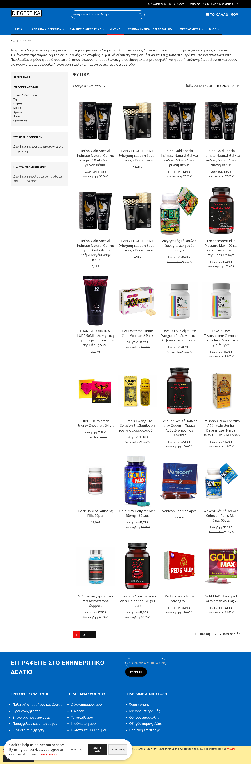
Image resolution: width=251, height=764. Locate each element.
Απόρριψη (118, 749)
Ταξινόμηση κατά (199, 85)
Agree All (97, 749)
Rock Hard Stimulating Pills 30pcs (95, 513)
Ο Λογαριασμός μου (159, 4)
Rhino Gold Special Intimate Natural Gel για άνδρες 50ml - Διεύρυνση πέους (95, 157)
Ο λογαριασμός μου (86, 704)
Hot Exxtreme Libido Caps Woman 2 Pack (137, 333)
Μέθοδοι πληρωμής (144, 711)
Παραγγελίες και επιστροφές (34, 723)
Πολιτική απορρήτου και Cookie (37, 704)
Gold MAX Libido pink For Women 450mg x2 (221, 598)
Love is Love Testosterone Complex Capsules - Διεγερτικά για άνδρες (221, 338)
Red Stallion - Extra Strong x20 (179, 598)
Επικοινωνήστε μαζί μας (31, 717)
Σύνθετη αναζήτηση (28, 730)
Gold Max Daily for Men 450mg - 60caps (137, 513)
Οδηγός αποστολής (144, 717)
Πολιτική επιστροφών (146, 730)
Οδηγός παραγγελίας (145, 723)
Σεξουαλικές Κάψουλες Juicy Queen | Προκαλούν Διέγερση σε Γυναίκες (179, 428)
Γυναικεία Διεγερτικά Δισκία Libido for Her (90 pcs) (137, 601)
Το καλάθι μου (82, 717)
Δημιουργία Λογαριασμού (218, 4)
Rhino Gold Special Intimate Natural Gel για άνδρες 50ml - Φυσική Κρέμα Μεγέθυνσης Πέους (95, 250)
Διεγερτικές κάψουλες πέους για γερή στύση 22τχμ (179, 245)
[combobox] (108, 14)
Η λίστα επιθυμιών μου (89, 730)
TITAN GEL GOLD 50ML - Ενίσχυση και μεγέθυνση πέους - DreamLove (137, 155)
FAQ (238, 4)
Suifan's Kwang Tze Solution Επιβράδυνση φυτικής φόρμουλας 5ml (137, 425)
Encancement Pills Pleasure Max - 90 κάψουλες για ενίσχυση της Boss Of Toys (221, 248)
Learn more (48, 754)
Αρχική (14, 40)
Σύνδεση (179, 4)
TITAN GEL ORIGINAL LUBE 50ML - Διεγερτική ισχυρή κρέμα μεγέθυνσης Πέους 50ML (95, 338)
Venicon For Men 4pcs (179, 511)
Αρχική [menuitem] (19, 29)
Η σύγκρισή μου (83, 723)
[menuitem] (47, 29)
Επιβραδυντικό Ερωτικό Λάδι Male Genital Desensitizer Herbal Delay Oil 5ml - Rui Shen (221, 428)
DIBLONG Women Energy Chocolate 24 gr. (95, 423)
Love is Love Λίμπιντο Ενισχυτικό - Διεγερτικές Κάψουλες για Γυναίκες (179, 335)
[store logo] (26, 13)
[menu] (125, 29)
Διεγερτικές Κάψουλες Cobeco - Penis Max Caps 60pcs (221, 516)
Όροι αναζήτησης (26, 711)
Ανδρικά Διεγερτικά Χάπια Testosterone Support (95, 601)
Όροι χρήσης (139, 704)
